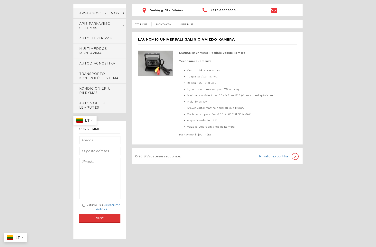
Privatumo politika (273, 156)
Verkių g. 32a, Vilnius (166, 10)
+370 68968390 (223, 10)
